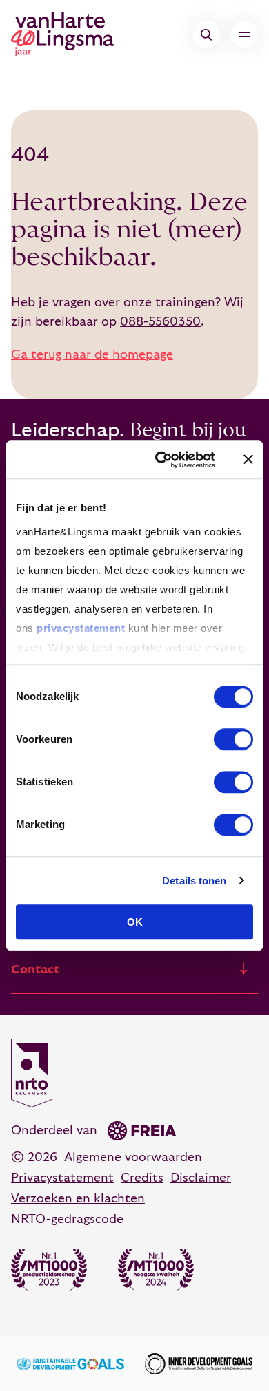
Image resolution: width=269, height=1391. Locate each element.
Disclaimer (200, 1178)
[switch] (233, 739)
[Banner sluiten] (248, 460)
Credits (142, 1178)
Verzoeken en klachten (78, 1198)
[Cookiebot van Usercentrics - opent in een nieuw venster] (160, 460)
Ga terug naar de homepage (92, 354)
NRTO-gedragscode (67, 1219)
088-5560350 (160, 321)
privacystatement (81, 628)
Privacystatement (62, 1178)
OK (135, 922)
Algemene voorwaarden (133, 1157)
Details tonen (194, 880)
